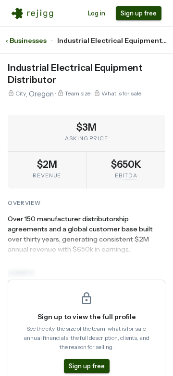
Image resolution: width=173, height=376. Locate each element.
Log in (96, 13)
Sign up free (139, 13)
